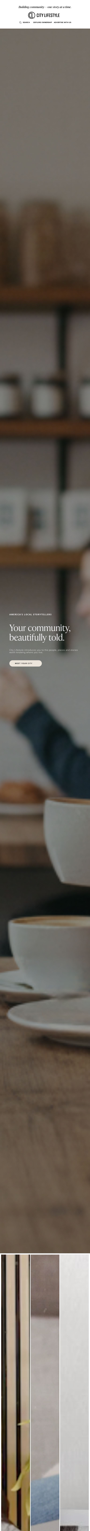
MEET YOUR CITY (23, 663)
